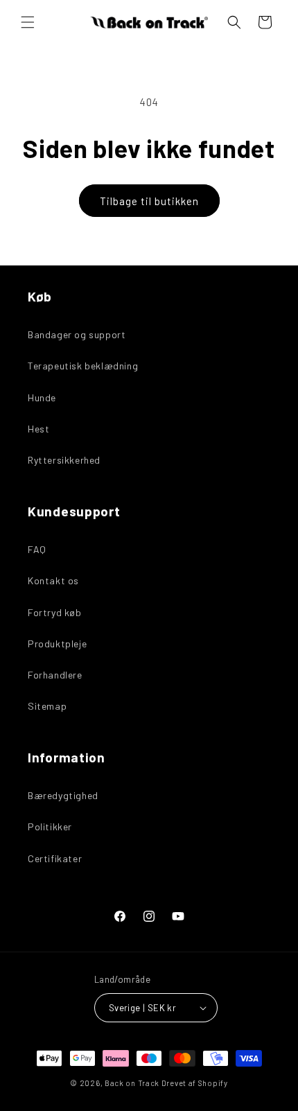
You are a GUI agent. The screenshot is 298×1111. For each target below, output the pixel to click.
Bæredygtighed (63, 795)
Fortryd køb (55, 612)
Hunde (42, 397)
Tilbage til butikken (149, 201)
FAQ (37, 549)
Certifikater (55, 858)
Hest (38, 429)
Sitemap (47, 706)
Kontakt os (53, 580)
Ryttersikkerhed (64, 460)
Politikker (50, 826)
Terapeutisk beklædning (83, 365)
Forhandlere (55, 675)
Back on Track (132, 1082)
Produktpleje (57, 643)
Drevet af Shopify (194, 1082)
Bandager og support (76, 334)
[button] (27, 22)
